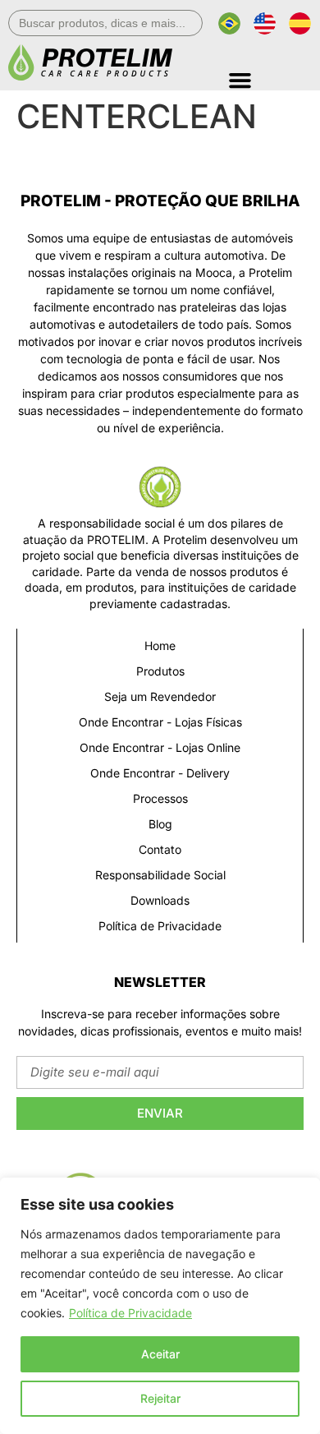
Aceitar (160, 1354)
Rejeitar (160, 1398)
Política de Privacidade (130, 1313)
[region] (160, 1306)
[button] (270, 74)
